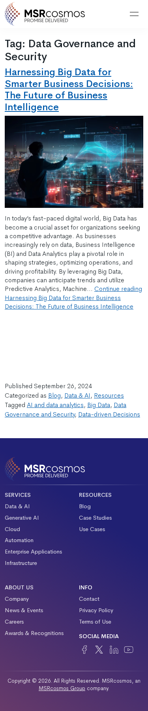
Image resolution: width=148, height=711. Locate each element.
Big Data (98, 405)
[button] (114, 14)
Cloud (12, 529)
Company (17, 598)
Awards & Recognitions (34, 633)
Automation (19, 540)
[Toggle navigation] (134, 14)
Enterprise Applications (33, 551)
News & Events (24, 610)
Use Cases (92, 529)
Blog (54, 395)
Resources (109, 395)
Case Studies (95, 517)
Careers (14, 621)
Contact (89, 598)
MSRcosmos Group (62, 688)
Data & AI (77, 395)
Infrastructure (21, 563)
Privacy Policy (96, 610)
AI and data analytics (55, 405)
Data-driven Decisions (109, 414)
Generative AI (22, 517)
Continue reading (73, 298)
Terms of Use (95, 621)
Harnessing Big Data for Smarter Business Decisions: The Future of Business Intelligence (69, 89)
